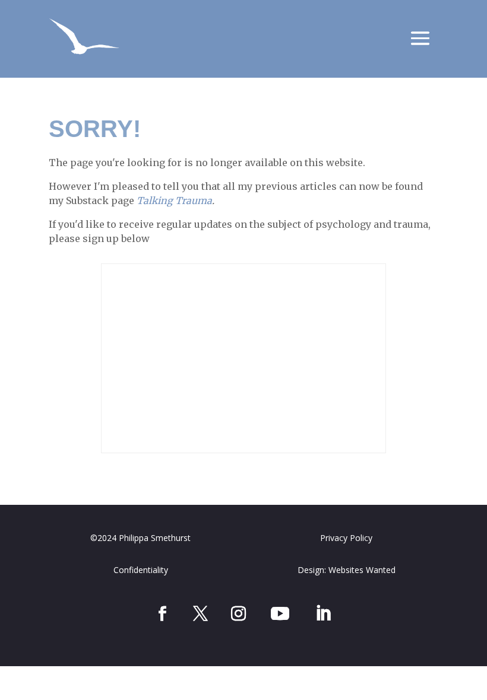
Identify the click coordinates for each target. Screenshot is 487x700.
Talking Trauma (174, 200)
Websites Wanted (362, 569)
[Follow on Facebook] (162, 613)
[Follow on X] (200, 613)
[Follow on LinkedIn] (323, 613)
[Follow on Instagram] (238, 613)
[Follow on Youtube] (279, 613)
